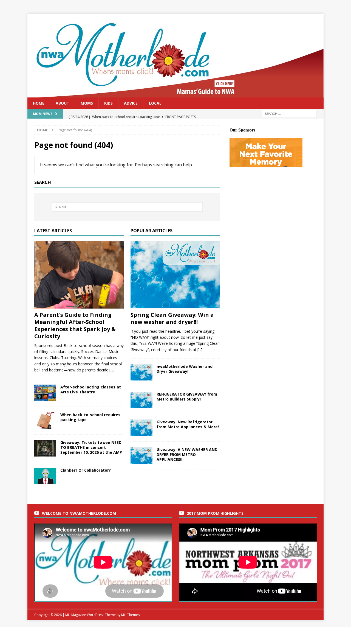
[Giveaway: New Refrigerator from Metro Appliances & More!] (141, 427)
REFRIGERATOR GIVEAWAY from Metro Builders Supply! (187, 396)
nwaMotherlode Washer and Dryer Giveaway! (185, 369)
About (62, 103)
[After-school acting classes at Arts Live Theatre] (45, 393)
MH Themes (130, 614)
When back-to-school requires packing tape (90, 417)
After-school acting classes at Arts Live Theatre (90, 389)
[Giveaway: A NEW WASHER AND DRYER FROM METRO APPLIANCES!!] (141, 455)
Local (155, 103)
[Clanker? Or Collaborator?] (45, 476)
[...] (111, 370)
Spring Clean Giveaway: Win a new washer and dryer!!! (172, 318)
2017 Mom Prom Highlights (215, 513)
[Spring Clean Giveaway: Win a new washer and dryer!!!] (175, 275)
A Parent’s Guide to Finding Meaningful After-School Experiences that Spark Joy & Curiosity (75, 325)
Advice (131, 103)
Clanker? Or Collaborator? (85, 470)
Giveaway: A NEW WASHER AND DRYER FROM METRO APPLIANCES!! (187, 454)
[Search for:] (289, 113)
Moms (87, 103)
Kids (108, 103)
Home (38, 103)
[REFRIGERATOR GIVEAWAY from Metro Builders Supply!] (141, 400)
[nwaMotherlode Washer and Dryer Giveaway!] (141, 372)
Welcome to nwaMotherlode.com (79, 513)
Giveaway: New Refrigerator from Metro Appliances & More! (188, 424)
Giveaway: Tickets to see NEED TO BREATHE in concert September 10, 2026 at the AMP (91, 447)
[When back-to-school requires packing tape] (45, 420)
